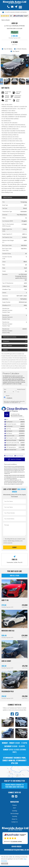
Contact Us (14, 822)
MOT (14, 808)
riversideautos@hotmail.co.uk (12, 7)
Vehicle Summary (7, 197)
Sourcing (14, 816)
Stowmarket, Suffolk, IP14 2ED (16, 7)
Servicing (14, 811)
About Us (14, 819)
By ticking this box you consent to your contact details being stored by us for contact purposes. (14, 541)
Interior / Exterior (7, 346)
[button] (27, 65)
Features (5, 350)
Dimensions (6, 341)
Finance (14, 805)
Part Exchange (14, 814)
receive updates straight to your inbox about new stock (14, 786)
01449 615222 (8, 7)
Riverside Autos (14, 2)
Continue (4, 864)
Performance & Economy (9, 337)
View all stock (14, 576)
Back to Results (6, 20)
